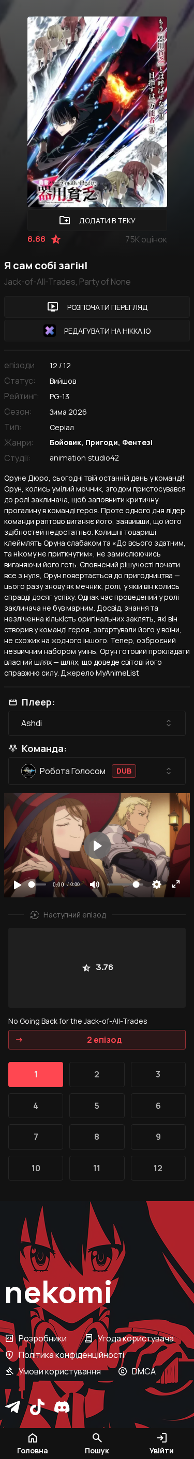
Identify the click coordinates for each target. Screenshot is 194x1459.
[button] (97, 1444)
